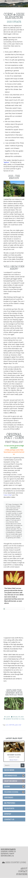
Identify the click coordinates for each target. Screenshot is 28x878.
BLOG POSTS (9, 808)
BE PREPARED (9, 803)
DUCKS (7, 786)
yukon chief (18, 725)
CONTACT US (9, 819)
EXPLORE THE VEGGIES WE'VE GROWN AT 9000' (14, 692)
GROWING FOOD (10, 775)
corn (7, 725)
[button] (14, 4)
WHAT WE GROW (10, 781)
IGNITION (11, 725)
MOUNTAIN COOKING (11, 792)
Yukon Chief (8, 495)
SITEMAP (7, 814)
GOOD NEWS (9, 770)
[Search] (22, 765)
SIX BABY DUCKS (14, 755)
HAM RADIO (8, 797)
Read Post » (14, 760)
